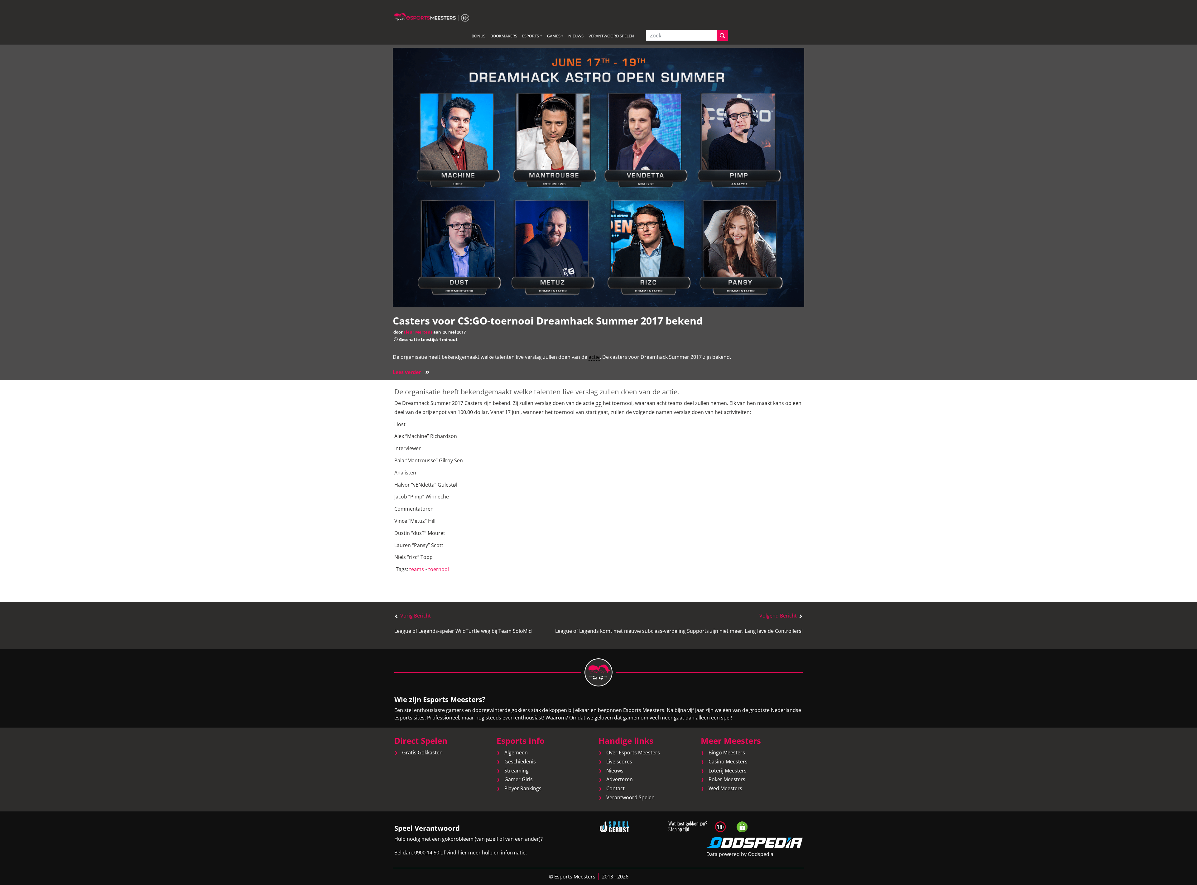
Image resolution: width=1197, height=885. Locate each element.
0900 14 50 (426, 852)
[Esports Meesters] (431, 16)
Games (553, 36)
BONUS (478, 36)
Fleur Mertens (418, 332)
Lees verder (411, 372)
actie (594, 357)
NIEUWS (576, 36)
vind (451, 852)
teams (416, 569)
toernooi (438, 569)
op (598, 403)
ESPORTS (530, 36)
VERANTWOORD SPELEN (611, 36)
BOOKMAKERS (503, 36)
